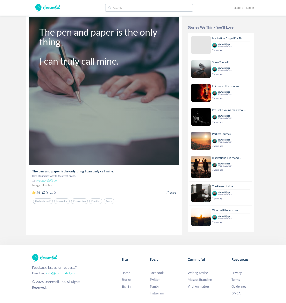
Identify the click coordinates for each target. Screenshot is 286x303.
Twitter (155, 280)
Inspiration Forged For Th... (228, 38)
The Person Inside (222, 186)
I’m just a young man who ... (229, 110)
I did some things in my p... (228, 86)
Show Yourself (220, 62)
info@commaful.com (61, 273)
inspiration (62, 201)
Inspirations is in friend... (226, 158)
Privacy (237, 273)
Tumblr (155, 286)
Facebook (157, 273)
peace (109, 201)
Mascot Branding (200, 280)
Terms (236, 280)
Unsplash (47, 185)
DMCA (236, 293)
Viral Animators (199, 286)
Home (126, 273)
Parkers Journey (221, 134)
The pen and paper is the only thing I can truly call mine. (73, 171)
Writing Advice (198, 273)
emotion (95, 201)
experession (79, 201)
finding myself (43, 201)
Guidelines (239, 286)
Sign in (126, 286)
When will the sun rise (225, 210)
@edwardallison (46, 180)
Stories (126, 280)
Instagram (157, 293)
